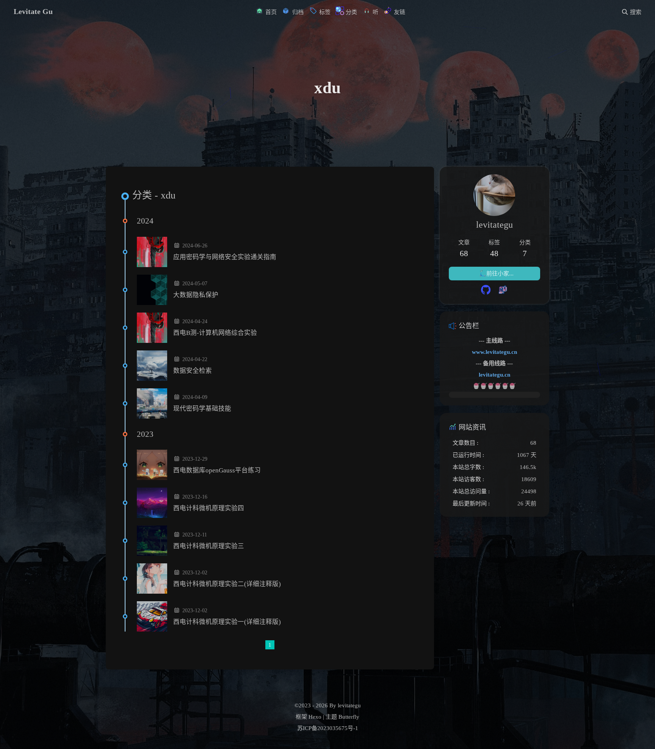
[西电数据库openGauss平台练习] (152, 465)
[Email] (503, 290)
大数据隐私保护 (195, 295)
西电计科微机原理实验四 (208, 508)
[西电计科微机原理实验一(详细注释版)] (152, 616)
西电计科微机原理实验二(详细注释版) (227, 584)
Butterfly (348, 717)
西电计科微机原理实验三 (208, 546)
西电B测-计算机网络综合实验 (215, 332)
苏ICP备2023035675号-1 (327, 728)
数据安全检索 (192, 370)
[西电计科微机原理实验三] (152, 540)
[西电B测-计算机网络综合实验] (152, 328)
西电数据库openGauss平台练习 (217, 470)
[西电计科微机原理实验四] (152, 503)
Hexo (315, 717)
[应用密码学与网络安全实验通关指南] (152, 252)
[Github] (485, 290)
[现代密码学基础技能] (152, 403)
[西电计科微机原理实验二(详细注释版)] (152, 578)
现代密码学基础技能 (202, 408)
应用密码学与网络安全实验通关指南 (224, 257)
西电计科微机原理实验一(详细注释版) (227, 621)
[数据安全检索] (152, 365)
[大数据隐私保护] (152, 290)
